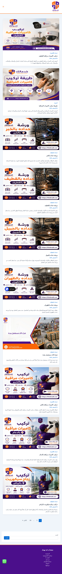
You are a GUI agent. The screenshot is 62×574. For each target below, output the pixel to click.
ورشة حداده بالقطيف (51, 205)
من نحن (47, 559)
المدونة (55, 103)
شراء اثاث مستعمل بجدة (50, 355)
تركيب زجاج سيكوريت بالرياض (48, 504)
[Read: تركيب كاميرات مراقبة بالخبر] (31, 383)
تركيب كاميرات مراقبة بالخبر (48, 405)
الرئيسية (47, 553)
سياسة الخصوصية (47, 555)
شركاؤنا (47, 565)
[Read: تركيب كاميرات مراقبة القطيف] (31, 34)
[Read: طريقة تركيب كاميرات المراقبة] (31, 84)
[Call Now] (7, 289)
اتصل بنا (48, 557)
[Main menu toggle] (3, 6)
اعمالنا (47, 563)
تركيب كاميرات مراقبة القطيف (48, 56)
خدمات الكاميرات (53, 53)
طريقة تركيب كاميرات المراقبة (48, 106)
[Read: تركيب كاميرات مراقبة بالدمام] (31, 433)
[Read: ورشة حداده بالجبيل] (31, 233)
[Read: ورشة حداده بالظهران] (31, 283)
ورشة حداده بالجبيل (51, 255)
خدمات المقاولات (53, 152)
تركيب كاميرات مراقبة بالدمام (48, 454)
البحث (56, 535)
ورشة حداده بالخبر (51, 155)
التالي (24, 520)
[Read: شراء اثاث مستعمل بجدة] (31, 333)
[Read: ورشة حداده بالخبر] (31, 134)
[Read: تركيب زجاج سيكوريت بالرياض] (31, 482)
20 (30, 520)
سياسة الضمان (47, 561)
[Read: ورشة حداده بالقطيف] (31, 184)
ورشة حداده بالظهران (50, 305)
